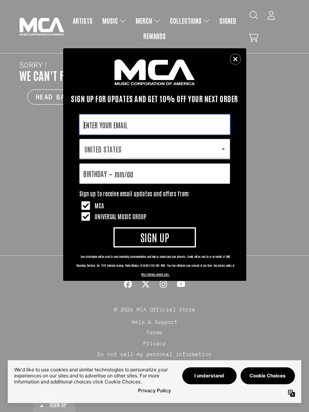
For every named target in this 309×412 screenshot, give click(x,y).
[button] (235, 59)
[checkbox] (155, 205)
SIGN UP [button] (154, 237)
